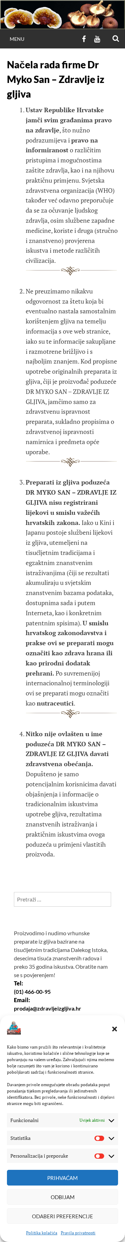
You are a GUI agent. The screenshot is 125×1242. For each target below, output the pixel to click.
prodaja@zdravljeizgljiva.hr (47, 1008)
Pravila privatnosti (78, 1232)
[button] (114, 1029)
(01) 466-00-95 (32, 991)
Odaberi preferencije (62, 1216)
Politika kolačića (41, 1232)
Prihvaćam (62, 1178)
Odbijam (63, 1197)
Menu (17, 39)
